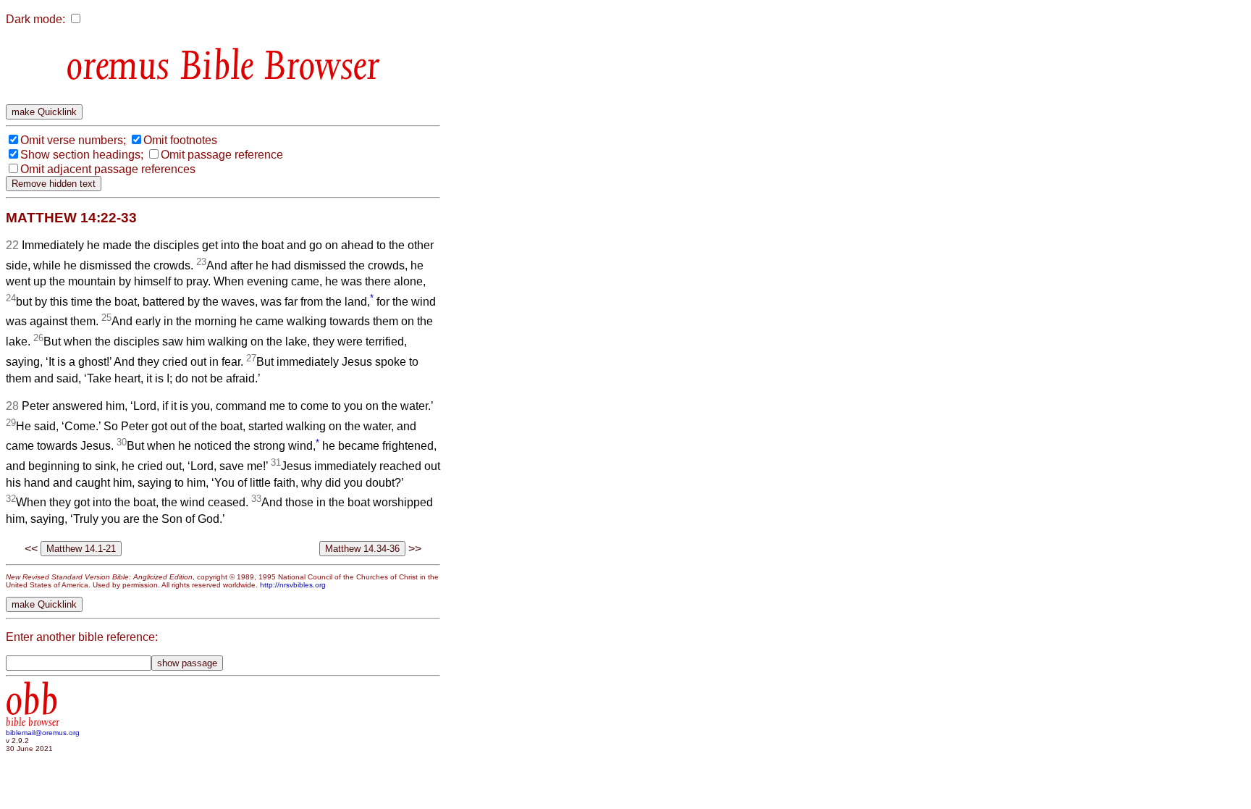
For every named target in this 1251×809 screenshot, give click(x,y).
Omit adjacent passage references (107, 169)
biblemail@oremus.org (43, 733)
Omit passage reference (222, 154)
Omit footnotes (180, 140)
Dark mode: (35, 19)
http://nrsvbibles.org (293, 585)
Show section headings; (81, 154)
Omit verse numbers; (73, 140)
